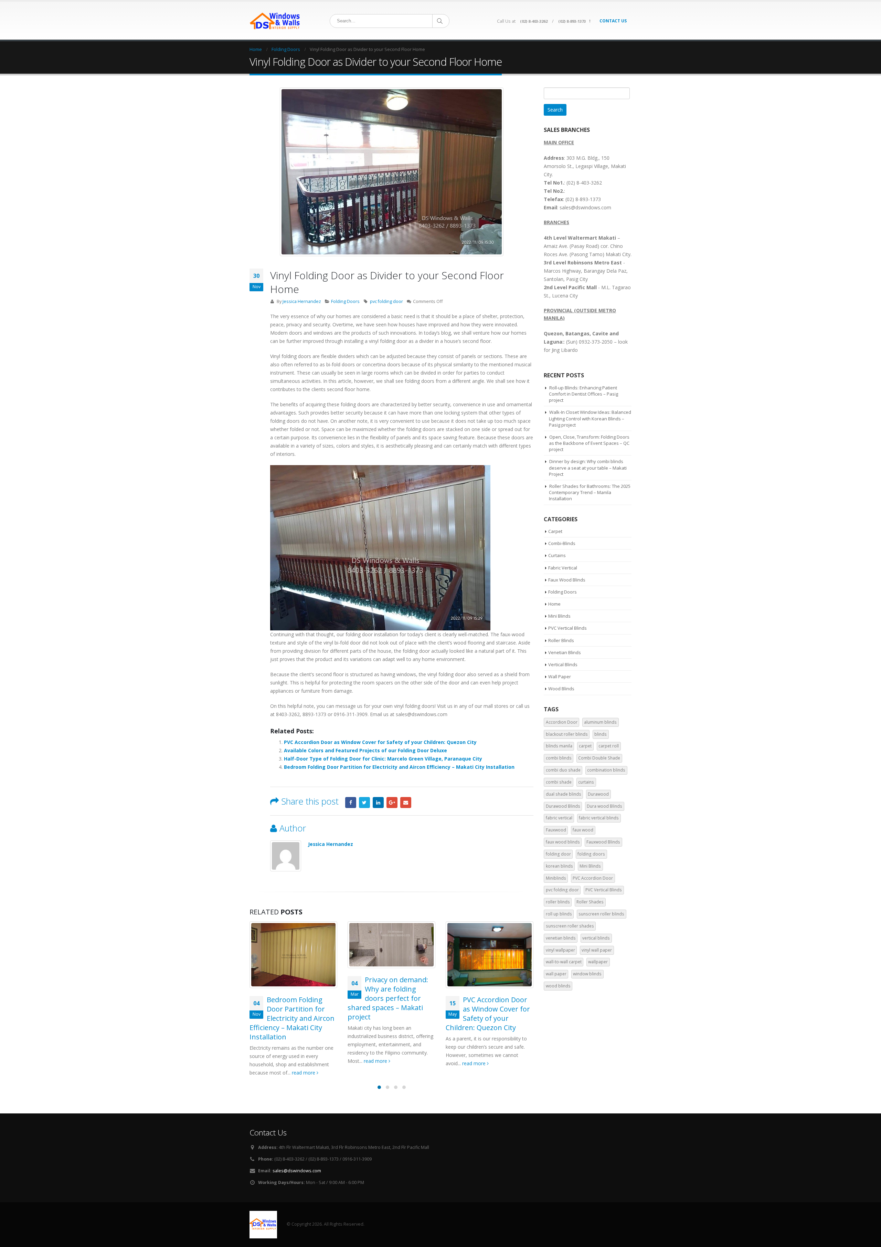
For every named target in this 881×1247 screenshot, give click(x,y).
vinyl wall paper (597, 950)
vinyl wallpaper (560, 950)
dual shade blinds (563, 794)
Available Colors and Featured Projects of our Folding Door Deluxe (365, 750)
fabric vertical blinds (599, 818)
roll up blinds (559, 914)
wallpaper (598, 962)
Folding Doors (345, 301)
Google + (391, 802)
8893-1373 (314, 714)
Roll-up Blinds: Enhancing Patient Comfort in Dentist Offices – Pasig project (583, 394)
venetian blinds (561, 938)
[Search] (440, 21)
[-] (275, 20)
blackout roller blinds (567, 734)
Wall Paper (559, 676)
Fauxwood (556, 830)
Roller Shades (590, 902)
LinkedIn (378, 802)
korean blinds (559, 866)
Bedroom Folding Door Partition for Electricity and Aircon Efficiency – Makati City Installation (399, 767)
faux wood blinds (563, 842)
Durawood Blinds (563, 806)
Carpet (555, 531)
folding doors (591, 854)
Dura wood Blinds (604, 806)
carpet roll (608, 746)
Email (405, 802)
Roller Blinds (561, 640)
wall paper (556, 974)
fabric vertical (559, 818)
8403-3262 (288, 714)
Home (554, 604)
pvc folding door (386, 301)
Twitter (364, 802)
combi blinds (559, 758)
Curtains (557, 555)
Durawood (598, 794)
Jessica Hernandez (302, 301)
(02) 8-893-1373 (572, 21)
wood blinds (558, 986)
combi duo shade (563, 770)
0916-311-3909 (351, 714)
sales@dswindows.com (297, 1171)
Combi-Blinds (561, 543)
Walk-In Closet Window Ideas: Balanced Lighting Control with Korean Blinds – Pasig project (590, 418)
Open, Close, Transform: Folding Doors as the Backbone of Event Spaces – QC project (589, 443)
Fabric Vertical (562, 568)
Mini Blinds (559, 616)
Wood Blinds (561, 688)
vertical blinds (596, 938)
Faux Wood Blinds (566, 580)
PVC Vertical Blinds (567, 628)
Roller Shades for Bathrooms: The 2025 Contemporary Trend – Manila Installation (589, 492)
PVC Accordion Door (593, 878)
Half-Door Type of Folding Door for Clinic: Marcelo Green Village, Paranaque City (383, 758)
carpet (585, 746)
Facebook (350, 802)
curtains (586, 782)
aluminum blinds (600, 722)
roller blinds (558, 902)
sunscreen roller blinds (601, 914)
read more (304, 1072)
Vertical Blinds (562, 664)
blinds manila (559, 746)
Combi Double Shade (599, 758)
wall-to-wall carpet (564, 962)
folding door (558, 854)
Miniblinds (556, 878)
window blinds (587, 974)
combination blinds (606, 770)
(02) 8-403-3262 (534, 21)
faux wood (583, 830)
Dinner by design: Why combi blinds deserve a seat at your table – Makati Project (588, 467)
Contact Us (613, 21)
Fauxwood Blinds (603, 842)
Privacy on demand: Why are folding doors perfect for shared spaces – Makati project (388, 998)
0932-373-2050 (596, 341)
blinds (600, 734)
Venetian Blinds (564, 652)
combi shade (559, 782)
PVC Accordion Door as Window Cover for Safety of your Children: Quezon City (380, 742)
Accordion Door (561, 722)
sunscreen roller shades (570, 926)
